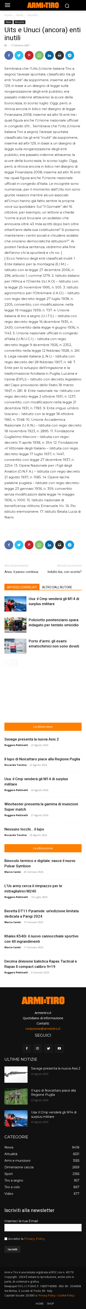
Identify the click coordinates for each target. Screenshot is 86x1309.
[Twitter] (19, 55)
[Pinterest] (29, 55)
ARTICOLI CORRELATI (22, 587)
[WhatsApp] (39, 55)
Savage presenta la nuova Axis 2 (31, 739)
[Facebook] (8, 55)
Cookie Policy (66, 1295)
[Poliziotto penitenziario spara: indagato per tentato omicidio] (15, 625)
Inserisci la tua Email (21, 1221)
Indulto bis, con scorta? (64, 572)
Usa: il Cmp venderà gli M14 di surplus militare (54, 1114)
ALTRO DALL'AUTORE (57, 587)
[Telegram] (69, 55)
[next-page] (14, 662)
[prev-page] (7, 662)
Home (8, 15)
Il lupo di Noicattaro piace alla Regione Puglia (42, 759)
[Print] (59, 55)
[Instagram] (37, 1048)
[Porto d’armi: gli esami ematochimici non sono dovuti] (15, 646)
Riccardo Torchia (15, 765)
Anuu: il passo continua (21, 572)
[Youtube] (59, 1048)
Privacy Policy (34, 1238)
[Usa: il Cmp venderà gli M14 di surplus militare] (15, 603)
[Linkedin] (49, 55)
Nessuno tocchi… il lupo (24, 829)
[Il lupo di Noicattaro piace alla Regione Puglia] (16, 1096)
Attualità (32, 15)
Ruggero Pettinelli (16, 745)
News (19, 15)
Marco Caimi (12, 871)
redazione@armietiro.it (43, 1028)
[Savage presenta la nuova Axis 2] (16, 1074)
